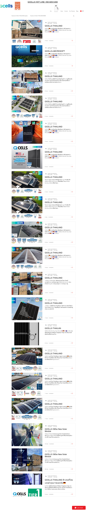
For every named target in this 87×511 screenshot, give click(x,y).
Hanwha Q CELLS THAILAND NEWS (38, 15)
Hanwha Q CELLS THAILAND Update (20, 15)
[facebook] (83, 11)
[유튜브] (81, 11)
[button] (73, 16)
